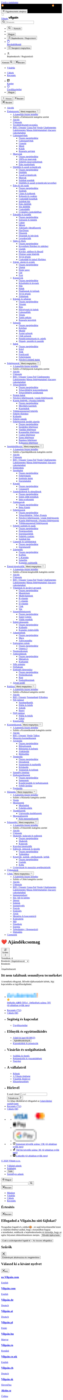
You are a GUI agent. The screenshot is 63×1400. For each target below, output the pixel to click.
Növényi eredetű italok (29, 359)
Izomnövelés (19, 905)
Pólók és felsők (26, 705)
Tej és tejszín (25, 257)
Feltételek (11, 1168)
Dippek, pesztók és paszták (31, 341)
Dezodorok (24, 762)
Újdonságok (12, 870)
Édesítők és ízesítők (22, 214)
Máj (15, 921)
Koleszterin (18, 919)
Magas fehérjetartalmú (36, 130)
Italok (15, 344)
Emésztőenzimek (26, 680)
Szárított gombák (26, 180)
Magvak (22, 177)
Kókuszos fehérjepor (28, 443)
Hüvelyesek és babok (29, 309)
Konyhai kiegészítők (22, 846)
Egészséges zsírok (21, 643)
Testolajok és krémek (28, 770)
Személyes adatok (15, 1174)
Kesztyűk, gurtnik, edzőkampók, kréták (31, 857)
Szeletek (23, 191)
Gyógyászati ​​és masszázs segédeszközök (32, 867)
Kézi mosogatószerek (29, 818)
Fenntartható (32, 697)
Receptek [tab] (11, 1201)
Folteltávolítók (25, 808)
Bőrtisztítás (24, 754)
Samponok (24, 780)
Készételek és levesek (29, 283)
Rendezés (6, 961)
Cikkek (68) (12, 1013)
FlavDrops (24, 230)
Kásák (22, 148)
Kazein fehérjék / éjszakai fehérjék (29, 400)
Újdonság (17, 122)
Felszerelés (12, 822)
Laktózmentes (19, 130)
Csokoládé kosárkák (28, 199)
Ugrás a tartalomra (9, 2)
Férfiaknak (18, 667)
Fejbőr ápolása (25, 785)
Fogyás (16, 908)
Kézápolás (23, 767)
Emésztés (17, 911)
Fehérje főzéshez (20, 413)
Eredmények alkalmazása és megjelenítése (20, 1257)
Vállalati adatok (14, 1166)
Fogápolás (17, 788)
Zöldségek (23, 296)
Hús (21, 286)
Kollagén (17, 416)
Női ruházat (18, 700)
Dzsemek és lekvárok (29, 235)
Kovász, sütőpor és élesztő (31, 251)
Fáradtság (17, 924)
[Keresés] (3, 22)
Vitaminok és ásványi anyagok (27, 588)
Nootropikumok (20, 651)
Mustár (22, 330)
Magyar (11, 92)
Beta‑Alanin (24, 507)
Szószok (17, 322)
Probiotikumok (26, 675)
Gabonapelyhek (20, 135)
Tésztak (22, 304)
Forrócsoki (24, 354)
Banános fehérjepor (28, 440)
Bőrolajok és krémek (28, 748)
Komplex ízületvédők (29, 630)
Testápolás (18, 756)
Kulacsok (23, 843)
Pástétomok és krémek (29, 291)
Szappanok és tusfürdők (30, 764)
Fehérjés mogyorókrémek (30, 162)
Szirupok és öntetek (28, 220)
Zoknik (22, 708)
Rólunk (16, 1073)
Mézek (22, 225)
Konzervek (18, 278)
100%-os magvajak (27, 159)
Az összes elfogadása (42, 1241)
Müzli (21, 146)
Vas (20, 609)
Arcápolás (17, 741)
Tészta (22, 315)
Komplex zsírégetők (28, 563)
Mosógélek (24, 805)
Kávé (21, 349)
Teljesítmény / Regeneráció (25, 929)
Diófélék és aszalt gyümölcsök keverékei (37, 183)
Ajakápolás (24, 751)
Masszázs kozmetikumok (24, 738)
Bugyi (21, 710)
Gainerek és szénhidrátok (24, 541)
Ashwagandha (25, 640)
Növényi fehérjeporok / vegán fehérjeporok (33, 398)
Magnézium (24, 593)
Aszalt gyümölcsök (27, 175)
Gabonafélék (25, 312)
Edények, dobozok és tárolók (26, 849)
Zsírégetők (18, 549)
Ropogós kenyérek (27, 320)
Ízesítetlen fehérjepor (28, 427)
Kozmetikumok (14, 724)
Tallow (36, 735)
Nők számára (19, 664)
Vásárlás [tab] (11, 1195)
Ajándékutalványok (22, 1041)
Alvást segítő (19, 683)
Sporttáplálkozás (15, 446)
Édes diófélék (25, 204)
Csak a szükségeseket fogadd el (16, 1241)
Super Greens (25, 617)
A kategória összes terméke (25, 114)
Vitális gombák (26, 619)
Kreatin (16, 483)
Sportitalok (18, 470)
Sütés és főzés (19, 241)
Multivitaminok (26, 595)
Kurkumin (23, 661)
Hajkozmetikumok (21, 775)
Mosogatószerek (20, 816)
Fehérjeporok (13, 363)
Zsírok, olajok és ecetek (24, 262)
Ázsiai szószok (26, 333)
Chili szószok (25, 336)
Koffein (22, 555)
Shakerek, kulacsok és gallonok (27, 836)
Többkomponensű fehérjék (25, 411)
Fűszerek (23, 233)
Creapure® (24, 489)
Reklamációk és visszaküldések (27, 1058)
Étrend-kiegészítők (16, 566)
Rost (21, 677)
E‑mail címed (13, 1094)
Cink (21, 606)
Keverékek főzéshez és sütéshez (33, 246)
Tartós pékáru (25, 317)
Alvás (15, 913)
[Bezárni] (3, 1254)
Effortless (43, 697)
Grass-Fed (31, 127)
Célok (10, 873)
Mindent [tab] (11, 1193)
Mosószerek (18, 803)
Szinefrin (23, 560)
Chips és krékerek (27, 193)
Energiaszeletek (26, 534)
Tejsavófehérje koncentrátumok (33, 390)
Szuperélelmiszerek (22, 611)
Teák (21, 352)
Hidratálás (17, 932)
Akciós (16, 119)
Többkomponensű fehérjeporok (33, 523)
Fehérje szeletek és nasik (24, 526)
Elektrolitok (18, 468)
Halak (21, 288)
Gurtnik (22, 862)
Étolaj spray (24, 270)
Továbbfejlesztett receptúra (25, 125)
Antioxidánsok (20, 654)
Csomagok (12, 934)
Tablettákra (24, 854)
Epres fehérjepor (26, 437)
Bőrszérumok (25, 746)
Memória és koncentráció (24, 916)
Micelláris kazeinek (28, 406)
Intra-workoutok (26, 499)
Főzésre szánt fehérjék (29, 254)
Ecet (21, 275)
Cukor (22, 222)
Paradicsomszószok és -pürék (32, 338)
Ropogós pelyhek (27, 151)
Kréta (21, 865)
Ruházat (11, 686)
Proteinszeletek (26, 531)
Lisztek (22, 249)
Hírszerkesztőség (21, 1081)
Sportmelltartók (26, 702)
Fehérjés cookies (26, 536)
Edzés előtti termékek (29, 497)
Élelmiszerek (13, 111)
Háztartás (11, 792)
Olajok (22, 267)
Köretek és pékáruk (22, 299)
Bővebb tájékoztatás (51, 1235)
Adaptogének (19, 632)
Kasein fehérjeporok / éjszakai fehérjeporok (39, 520)
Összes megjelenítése (28, 138)
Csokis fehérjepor (27, 435)
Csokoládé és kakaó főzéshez (32, 259)
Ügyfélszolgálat (20, 1025)
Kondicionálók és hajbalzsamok (33, 783)
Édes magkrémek (27, 164)
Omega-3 (23, 648)
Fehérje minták (20, 419)
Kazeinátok (24, 408)
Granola (22, 143)
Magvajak (17, 154)
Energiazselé (24, 547)
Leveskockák (25, 238)
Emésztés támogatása (22, 669)
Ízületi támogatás (20, 622)
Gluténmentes (49, 127)
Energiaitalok (25, 481)
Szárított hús (24, 201)
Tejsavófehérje (19, 384)
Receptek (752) (14, 1010)
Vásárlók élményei (21, 1079)
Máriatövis (24, 659)
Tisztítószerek (19, 810)
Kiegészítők (18, 721)
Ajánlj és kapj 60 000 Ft (24, 1037)
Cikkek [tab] (10, 1198)
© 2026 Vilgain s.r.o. (11, 1161)
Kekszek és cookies (28, 196)
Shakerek (23, 841)
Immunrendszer (20, 895)
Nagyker (17, 1061)
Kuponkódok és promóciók (25, 1043)
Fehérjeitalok (25, 357)
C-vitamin (23, 601)
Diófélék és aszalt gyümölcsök (27, 167)
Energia (16, 927)
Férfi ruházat (19, 713)
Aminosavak (19, 502)
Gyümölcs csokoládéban (30, 212)
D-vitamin (23, 603)
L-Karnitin (24, 557)
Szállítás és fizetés (21, 1056)
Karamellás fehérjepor (29, 432)
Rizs (21, 307)
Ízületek (16, 903)
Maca (21, 638)
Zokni (21, 718)
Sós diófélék (24, 206)
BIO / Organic (19, 127)
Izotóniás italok (26, 478)
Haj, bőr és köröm (21, 898)
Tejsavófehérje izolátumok (31, 392)
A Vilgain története (21, 1076)
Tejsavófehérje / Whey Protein (33, 515)
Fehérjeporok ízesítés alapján (26, 421)
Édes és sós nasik (21, 185)
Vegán (40, 127)
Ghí (20, 272)
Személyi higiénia (21, 772)
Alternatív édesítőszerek (30, 228)
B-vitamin (23, 598)
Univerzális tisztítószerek (30, 813)
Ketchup (23, 328)
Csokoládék (24, 209)
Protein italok (19, 395)
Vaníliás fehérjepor (27, 429)
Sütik (10, 1171)
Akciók (10, 108)
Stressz (16, 900)
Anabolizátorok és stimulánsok (27, 491)
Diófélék (23, 172)
